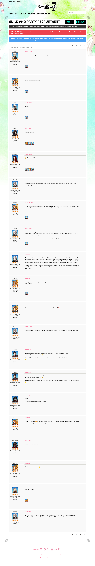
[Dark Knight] (17, 59)
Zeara (15, 486)
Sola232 (15, 128)
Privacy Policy (47, 557)
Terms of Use (56, 557)
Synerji (15, 349)
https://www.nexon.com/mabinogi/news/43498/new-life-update (59, 26)
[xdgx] (15, 55)
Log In (69, 22)
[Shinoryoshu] (15, 158)
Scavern (15, 77)
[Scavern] (15, 81)
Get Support (40, 557)
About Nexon (63, 557)
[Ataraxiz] (26, 66)
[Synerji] (15, 354)
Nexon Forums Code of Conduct (43, 38)
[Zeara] (15, 490)
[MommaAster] (15, 399)
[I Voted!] (15, 85)
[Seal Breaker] (15, 59)
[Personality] (15, 136)
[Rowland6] (32, 143)
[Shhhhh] (13, 85)
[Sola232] (15, 133)
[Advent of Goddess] (17, 403)
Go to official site (14, 1)
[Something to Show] (13, 188)
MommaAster (15, 395)
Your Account (33, 557)
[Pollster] (17, 85)
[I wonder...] (13, 59)
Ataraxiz (15, 179)
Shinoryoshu (15, 154)
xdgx (15, 51)
